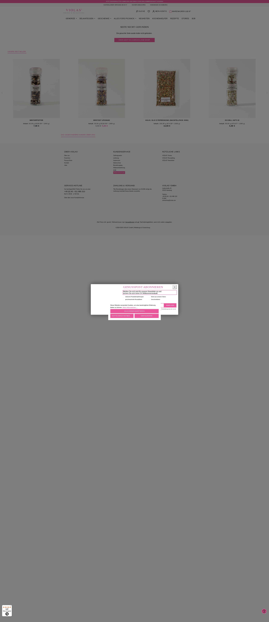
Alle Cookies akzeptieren (134, 311)
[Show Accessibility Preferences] (264, 611)
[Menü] (10, 606)
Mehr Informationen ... (130, 307)
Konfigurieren (146, 316)
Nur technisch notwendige (122, 316)
